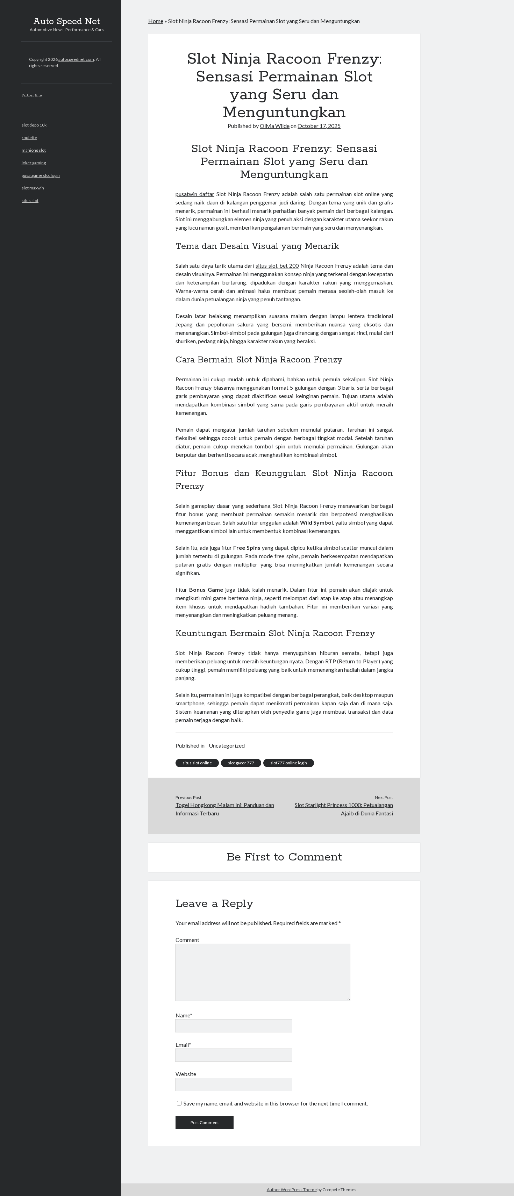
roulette (29, 137)
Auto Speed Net (66, 21)
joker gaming (34, 162)
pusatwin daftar (195, 193)
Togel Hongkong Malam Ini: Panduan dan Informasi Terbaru (225, 808)
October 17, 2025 (319, 125)
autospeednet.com (76, 59)
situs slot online (197, 762)
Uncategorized (227, 745)
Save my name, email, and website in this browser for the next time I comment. (276, 1103)
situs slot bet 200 (277, 265)
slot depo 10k (34, 125)
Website (186, 1074)
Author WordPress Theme (292, 1189)
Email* (183, 1044)
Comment (187, 939)
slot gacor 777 (241, 762)
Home (155, 20)
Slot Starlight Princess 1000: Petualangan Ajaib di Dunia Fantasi (344, 808)
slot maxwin (33, 187)
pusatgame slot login (41, 175)
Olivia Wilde (275, 125)
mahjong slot (34, 150)
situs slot (30, 200)
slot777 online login (288, 762)
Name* (184, 1015)
